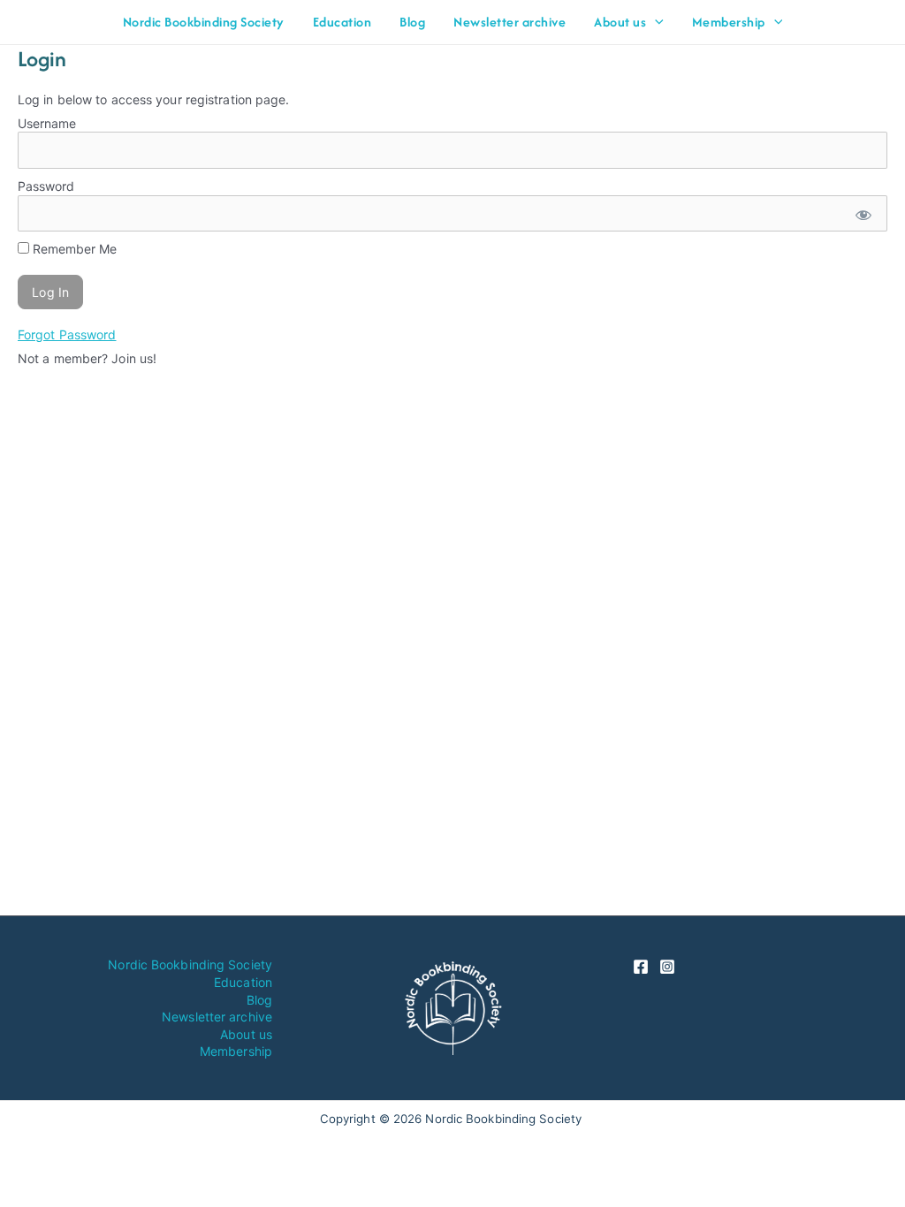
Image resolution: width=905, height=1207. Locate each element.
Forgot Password (67, 334)
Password (46, 186)
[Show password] (862, 213)
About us (246, 1034)
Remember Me (73, 248)
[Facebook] (641, 967)
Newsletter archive (217, 1016)
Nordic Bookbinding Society (190, 964)
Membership (236, 1051)
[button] (655, 22)
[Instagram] (667, 967)
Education (243, 982)
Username (47, 123)
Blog (259, 999)
